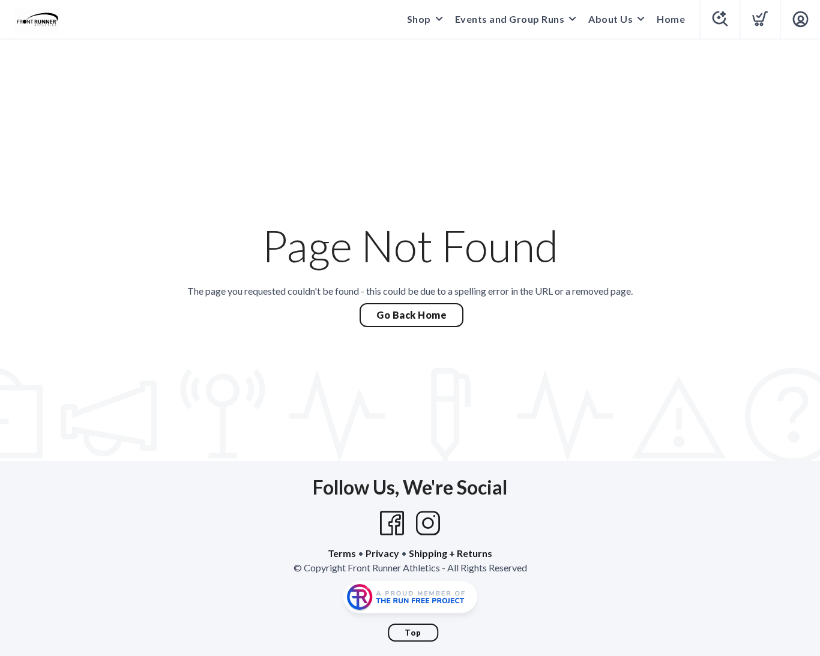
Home (671, 19)
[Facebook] (392, 523)
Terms (342, 553)
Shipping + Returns (450, 553)
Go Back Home (411, 314)
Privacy (382, 553)
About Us (610, 19)
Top (413, 632)
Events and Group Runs (510, 19)
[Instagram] (428, 523)
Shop (419, 19)
